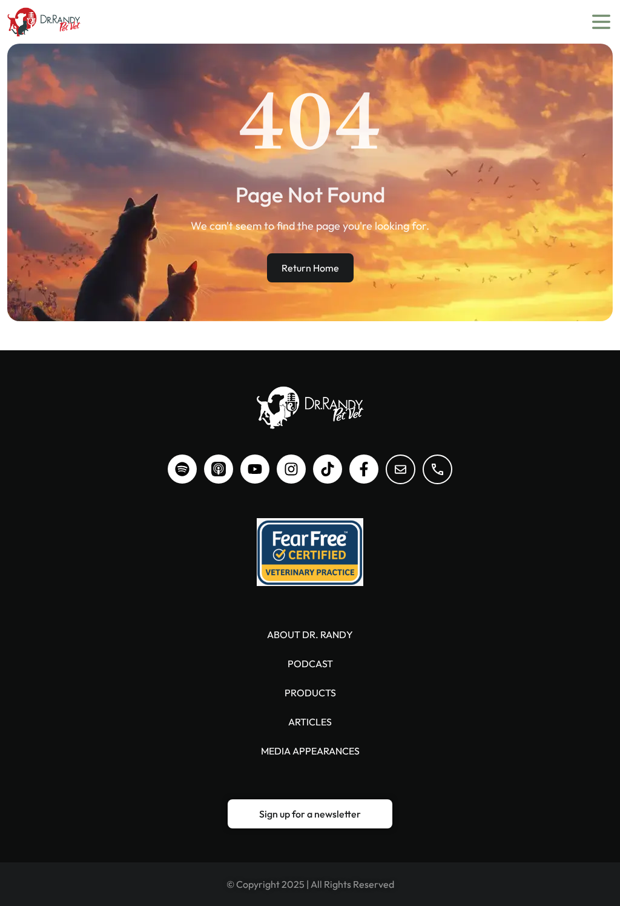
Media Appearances (310, 751)
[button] (310, 813)
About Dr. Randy (310, 634)
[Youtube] (254, 469)
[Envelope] (400, 469)
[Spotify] (182, 469)
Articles (310, 722)
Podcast (310, 664)
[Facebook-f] (363, 469)
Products (310, 693)
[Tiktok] (327, 469)
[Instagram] (291, 469)
